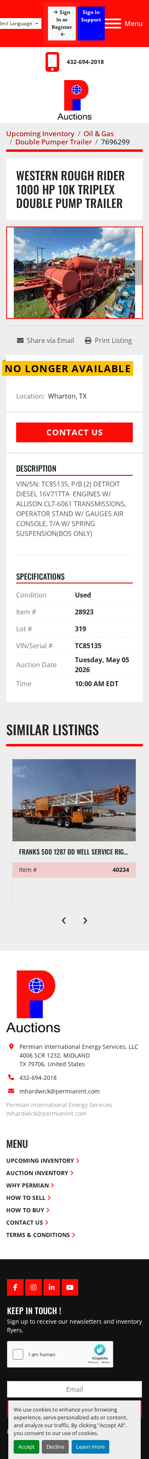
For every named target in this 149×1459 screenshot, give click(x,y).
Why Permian (27, 1185)
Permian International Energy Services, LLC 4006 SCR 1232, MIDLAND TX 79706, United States (79, 1055)
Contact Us (74, 432)
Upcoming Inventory (40, 1160)
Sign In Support (91, 16)
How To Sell (26, 1198)
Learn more (90, 1446)
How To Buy (25, 1210)
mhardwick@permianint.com (59, 1091)
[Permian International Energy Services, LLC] (33, 1001)
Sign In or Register (62, 20)
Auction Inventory (37, 1173)
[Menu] (113, 23)
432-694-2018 (85, 62)
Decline (55, 1446)
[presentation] (63, 918)
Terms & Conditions (38, 1235)
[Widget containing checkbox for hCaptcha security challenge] (60, 1354)
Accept (26, 1446)
